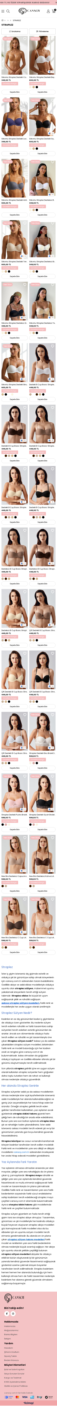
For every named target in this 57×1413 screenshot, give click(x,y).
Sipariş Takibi (10, 1356)
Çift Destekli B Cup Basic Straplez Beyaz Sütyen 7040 (14, 753)
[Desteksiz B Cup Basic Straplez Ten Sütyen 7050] (14, 608)
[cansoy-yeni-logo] (20, 1298)
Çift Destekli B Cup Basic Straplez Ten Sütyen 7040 (14, 691)
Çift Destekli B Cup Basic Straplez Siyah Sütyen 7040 (42, 691)
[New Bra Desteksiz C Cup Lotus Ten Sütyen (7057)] (42, 915)
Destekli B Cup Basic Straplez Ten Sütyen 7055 (14, 507)
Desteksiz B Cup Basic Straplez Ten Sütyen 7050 (14, 630)
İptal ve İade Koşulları (14, 1369)
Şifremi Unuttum (11, 1352)
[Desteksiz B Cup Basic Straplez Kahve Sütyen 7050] (42, 547)
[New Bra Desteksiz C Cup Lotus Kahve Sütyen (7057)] (14, 915)
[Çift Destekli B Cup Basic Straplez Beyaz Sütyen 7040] (14, 731)
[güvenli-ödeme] (28, 1397)
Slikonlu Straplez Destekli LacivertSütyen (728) (14, 138)
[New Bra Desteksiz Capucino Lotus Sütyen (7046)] (14, 854)
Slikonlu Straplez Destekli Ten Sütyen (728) (14, 261)
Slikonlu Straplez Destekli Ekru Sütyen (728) (14, 384)
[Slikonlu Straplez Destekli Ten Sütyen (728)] (14, 239)
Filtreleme (44, 31)
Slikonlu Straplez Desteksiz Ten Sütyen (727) (42, 323)
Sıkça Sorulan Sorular (14, 1373)
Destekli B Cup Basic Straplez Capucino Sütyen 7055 (42, 446)
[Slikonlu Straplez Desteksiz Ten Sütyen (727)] (42, 301)
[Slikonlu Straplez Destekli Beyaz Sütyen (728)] (42, 55)
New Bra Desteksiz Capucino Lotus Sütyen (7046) (14, 876)
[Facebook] (6, 1313)
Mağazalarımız (11, 1330)
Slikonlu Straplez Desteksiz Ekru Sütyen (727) (42, 261)
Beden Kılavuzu (11, 1360)
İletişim (7, 1338)
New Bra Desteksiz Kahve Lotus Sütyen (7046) (42, 876)
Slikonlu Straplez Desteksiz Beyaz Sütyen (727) (42, 200)
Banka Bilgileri (10, 1334)
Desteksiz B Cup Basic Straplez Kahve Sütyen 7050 (42, 569)
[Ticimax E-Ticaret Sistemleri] (28, 1403)
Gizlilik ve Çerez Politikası (16, 1386)
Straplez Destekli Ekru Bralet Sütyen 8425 (42, 753)
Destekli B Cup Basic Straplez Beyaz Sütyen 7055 (42, 384)
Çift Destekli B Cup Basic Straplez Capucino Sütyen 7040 (42, 630)
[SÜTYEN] (10, 20)
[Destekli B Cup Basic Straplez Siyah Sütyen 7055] (42, 485)
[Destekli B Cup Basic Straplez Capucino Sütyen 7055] (42, 424)
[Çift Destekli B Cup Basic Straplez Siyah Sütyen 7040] (42, 669)
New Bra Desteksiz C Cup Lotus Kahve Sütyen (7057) (14, 937)
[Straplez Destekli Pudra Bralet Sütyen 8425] (14, 792)
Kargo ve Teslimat (12, 1378)
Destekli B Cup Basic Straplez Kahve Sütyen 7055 (14, 446)
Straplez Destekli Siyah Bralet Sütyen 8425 (42, 814)
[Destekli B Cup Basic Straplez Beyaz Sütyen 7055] (42, 362)
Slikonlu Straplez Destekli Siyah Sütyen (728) (42, 138)
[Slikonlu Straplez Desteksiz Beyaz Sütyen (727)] (42, 178)
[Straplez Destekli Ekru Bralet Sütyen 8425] (42, 731)
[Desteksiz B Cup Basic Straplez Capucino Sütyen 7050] (14, 547)
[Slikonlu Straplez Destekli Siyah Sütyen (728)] (42, 116)
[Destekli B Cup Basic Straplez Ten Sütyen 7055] (14, 485)
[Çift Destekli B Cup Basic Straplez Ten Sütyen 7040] (14, 669)
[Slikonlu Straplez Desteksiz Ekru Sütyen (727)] (42, 239)
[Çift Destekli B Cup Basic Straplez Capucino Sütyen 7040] (42, 608)
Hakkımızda (9, 1326)
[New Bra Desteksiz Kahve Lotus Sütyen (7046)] (42, 854)
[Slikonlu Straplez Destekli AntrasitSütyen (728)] (14, 178)
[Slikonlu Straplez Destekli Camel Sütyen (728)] (14, 55)
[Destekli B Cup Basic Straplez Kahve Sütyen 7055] (14, 424)
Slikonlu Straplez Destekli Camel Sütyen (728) (14, 77)
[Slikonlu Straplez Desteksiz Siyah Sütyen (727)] (14, 301)
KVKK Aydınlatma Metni (15, 1382)
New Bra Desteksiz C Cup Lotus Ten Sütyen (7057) (42, 937)
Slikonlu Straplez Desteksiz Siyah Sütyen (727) (14, 323)
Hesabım (8, 1348)
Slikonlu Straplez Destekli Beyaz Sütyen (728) (42, 77)
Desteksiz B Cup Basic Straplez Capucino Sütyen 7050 (14, 569)
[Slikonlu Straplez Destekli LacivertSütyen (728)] (14, 116)
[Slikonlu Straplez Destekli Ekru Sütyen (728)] (14, 362)
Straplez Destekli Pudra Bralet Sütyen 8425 (14, 814)
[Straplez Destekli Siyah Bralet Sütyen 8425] (42, 792)
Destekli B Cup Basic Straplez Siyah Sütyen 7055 (42, 507)
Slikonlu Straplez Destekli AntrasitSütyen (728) (14, 200)
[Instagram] (13, 1313)
